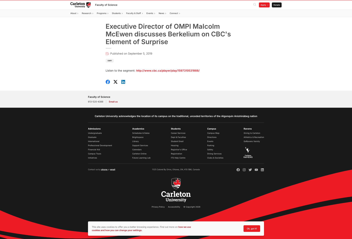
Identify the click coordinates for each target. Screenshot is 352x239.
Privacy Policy (158, 207)
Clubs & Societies (215, 158)
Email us (113, 101)
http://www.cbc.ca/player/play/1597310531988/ (168, 70)
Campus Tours (94, 153)
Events (210, 141)
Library (135, 141)
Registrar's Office (179, 149)
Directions (212, 137)
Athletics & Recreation (254, 137)
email (112, 169)
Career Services (178, 133)
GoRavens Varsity (252, 141)
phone (104, 169)
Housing (174, 145)
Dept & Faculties (178, 137)
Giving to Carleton (252, 133)
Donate (276, 5)
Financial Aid (94, 149)
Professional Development (100, 145)
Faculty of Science (106, 4)
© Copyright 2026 (191, 207)
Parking (210, 145)
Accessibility (174, 207)
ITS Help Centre (178, 158)
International (93, 141)
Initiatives (92, 158)
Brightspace (137, 137)
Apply (263, 5)
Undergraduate (95, 133)
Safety (210, 149)
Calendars (137, 149)
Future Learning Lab (141, 158)
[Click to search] (254, 4)
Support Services (140, 145)
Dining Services (214, 153)
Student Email (177, 141)
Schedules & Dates (141, 133)
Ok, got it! (252, 228)
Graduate (92, 137)
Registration (176, 153)
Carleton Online (139, 153)
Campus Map (213, 133)
